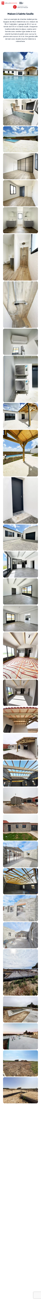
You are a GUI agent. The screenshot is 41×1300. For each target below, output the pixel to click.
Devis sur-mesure (22, 7)
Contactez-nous (22, 6)
